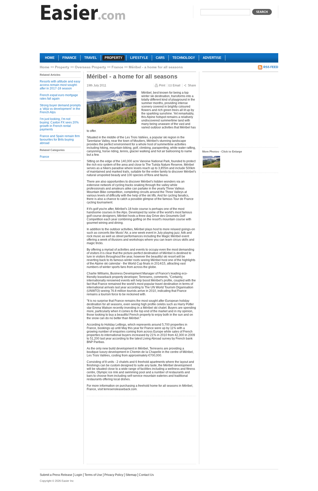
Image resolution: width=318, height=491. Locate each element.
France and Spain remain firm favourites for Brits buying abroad (60, 139)
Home (44, 67)
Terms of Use (93, 475)
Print (162, 85)
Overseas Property (90, 67)
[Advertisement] (159, 39)
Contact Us (146, 475)
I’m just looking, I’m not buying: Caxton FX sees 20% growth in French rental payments (59, 124)
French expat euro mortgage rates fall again (59, 96)
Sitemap (131, 475)
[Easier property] (83, 13)
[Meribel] (211, 167)
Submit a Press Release (56, 475)
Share (192, 85)
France (117, 67)
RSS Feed (270, 67)
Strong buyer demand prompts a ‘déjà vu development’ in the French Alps (60, 109)
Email (176, 85)
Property (62, 67)
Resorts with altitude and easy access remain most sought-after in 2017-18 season (60, 85)
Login (78, 475)
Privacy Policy (113, 475)
